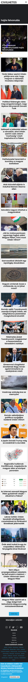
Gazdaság (14, 637)
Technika (15, 655)
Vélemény (14, 640)
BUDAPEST (11, 657)
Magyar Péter (13, 649)
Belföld (14, 633)
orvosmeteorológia (22, 651)
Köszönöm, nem (14, 677)
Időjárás (23, 649)
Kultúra (5, 655)
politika (23, 653)
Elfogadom (4, 677)
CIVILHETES (9, 2)
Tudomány (18, 653)
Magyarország (14, 651)
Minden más (14, 642)
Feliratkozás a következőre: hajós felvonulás (1, 53)
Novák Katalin (21, 655)
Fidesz (18, 649)
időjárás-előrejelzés (6, 651)
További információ (6, 674)
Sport (14, 659)
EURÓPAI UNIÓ (5, 657)
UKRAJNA (10, 655)
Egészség (16, 657)
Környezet (12, 653)
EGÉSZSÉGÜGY (23, 657)
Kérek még (14, 614)
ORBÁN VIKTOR (6, 649)
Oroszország (6, 653)
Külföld (14, 635)
